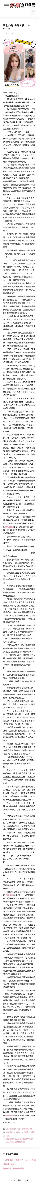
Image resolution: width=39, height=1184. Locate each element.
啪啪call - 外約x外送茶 (13, 1169)
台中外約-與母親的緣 (15, 1142)
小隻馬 (25, 1132)
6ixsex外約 (31, 1160)
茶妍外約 (19, 1160)
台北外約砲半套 (13, 1129)
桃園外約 (9, 1116)
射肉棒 (9, 1132)
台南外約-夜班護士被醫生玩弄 (19, 1139)
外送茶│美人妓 (10, 1164)
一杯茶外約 (8, 1160)
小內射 (17, 1132)
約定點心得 (27, 1129)
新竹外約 (9, 527)
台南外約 (9, 895)
